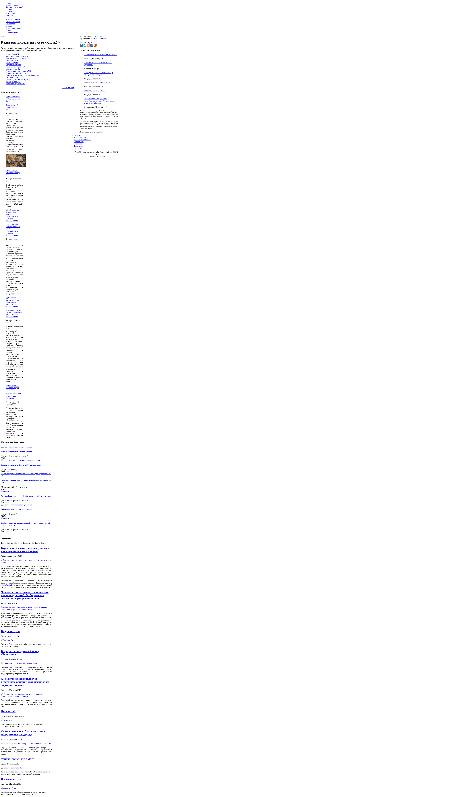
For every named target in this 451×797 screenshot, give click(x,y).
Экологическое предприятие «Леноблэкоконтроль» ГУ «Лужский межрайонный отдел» (99, 101)
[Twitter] (85, 45)
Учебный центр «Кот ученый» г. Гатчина (100, 55)
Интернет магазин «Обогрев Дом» (98, 83)
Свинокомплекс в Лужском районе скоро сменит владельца (23, 733)
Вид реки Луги (10, 631)
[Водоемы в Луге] (8, 788)
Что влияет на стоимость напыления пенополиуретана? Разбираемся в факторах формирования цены (25, 595)
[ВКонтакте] (81, 45)
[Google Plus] (95, 45)
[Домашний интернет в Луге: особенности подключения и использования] (14, 306)
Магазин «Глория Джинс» (94, 91)
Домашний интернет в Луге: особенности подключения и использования (14, 313)
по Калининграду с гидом (16, 509)
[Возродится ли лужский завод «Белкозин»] (19, 663)
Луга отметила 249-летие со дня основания (13, 396)
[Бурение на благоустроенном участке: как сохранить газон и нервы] (26, 562)
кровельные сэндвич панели (16, 451)
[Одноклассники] (88, 45)
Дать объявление (99, 36)
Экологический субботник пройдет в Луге (14, 107)
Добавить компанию (99, 38)
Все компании (68, 88)
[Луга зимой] (6, 720)
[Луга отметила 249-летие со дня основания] (14, 390)
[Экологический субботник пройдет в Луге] (14, 101)
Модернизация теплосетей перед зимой (13, 173)
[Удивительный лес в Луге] (12, 768)
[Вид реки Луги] (8, 640)
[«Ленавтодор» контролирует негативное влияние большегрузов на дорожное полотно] (26, 696)
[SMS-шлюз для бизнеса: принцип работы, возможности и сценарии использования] (14, 221)
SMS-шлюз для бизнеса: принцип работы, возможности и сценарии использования (13, 230)
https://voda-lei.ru (8, 585)
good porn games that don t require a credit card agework (26, 496)
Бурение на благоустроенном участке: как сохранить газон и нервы (25, 549)
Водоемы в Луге (11, 778)
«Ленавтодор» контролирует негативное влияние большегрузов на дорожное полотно (25, 682)
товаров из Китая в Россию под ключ (21, 465)
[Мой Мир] (91, 45)
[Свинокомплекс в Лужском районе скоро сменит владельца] (26, 744)
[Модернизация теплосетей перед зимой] (16, 167)
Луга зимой (8, 711)
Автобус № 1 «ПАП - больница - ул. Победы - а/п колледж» (98, 74)
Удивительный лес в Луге (17, 758)
